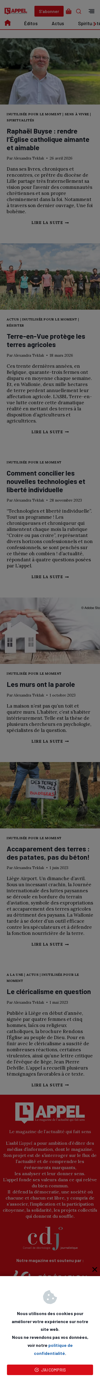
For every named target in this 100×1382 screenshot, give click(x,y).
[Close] (94, 1269)
